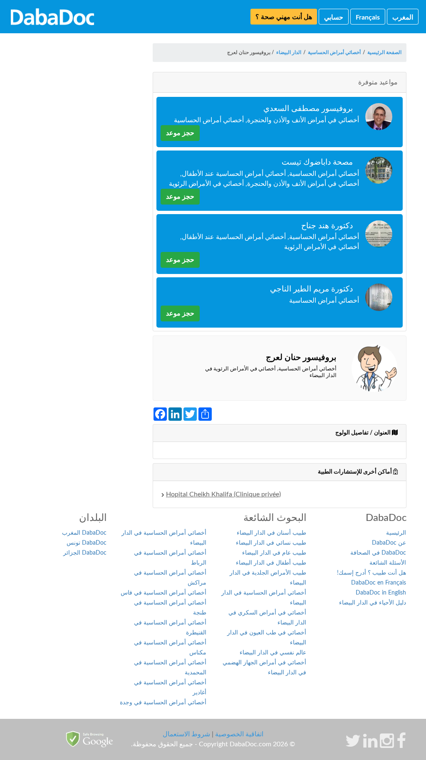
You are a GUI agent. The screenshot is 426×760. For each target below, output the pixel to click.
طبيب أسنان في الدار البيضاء (271, 533)
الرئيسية (396, 533)
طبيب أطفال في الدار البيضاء (271, 563)
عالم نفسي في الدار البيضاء (273, 653)
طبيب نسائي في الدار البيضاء (271, 543)
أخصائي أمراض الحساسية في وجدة (163, 703)
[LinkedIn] (370, 745)
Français (368, 17)
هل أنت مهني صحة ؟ (283, 17)
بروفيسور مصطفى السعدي (308, 109)
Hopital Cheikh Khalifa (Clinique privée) (223, 494)
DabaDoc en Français (378, 583)
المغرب (402, 17)
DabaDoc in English (381, 593)
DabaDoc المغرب (84, 533)
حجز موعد (180, 133)
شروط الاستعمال (186, 734)
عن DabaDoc (389, 543)
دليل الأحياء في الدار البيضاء (372, 603)
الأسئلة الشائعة (387, 563)
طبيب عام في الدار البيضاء (274, 553)
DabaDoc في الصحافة (378, 553)
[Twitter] (353, 745)
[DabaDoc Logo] (52, 16)
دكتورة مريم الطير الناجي (311, 289)
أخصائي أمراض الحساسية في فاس (163, 593)
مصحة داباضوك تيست (317, 162)
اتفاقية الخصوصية (239, 734)
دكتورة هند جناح (327, 226)
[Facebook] (401, 745)
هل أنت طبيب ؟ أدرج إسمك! (371, 573)
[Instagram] (387, 745)
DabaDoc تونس (86, 543)
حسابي (333, 17)
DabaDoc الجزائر (84, 553)
